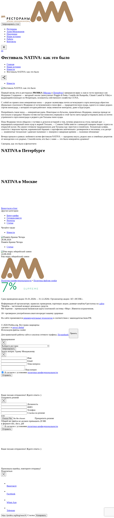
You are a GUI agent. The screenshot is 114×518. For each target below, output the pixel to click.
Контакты (11, 41)
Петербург (58, 93)
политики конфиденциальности (43, 372)
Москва (47, 93)
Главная (10, 64)
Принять (73, 333)
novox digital (18, 327)
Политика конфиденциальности (16, 280)
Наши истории (14, 36)
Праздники (12, 34)
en (2, 51)
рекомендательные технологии (38, 318)
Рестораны (12, 29)
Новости (11, 69)
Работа (10, 39)
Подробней (63, 334)
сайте (101, 303)
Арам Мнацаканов (15, 31)
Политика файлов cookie (45, 280)
